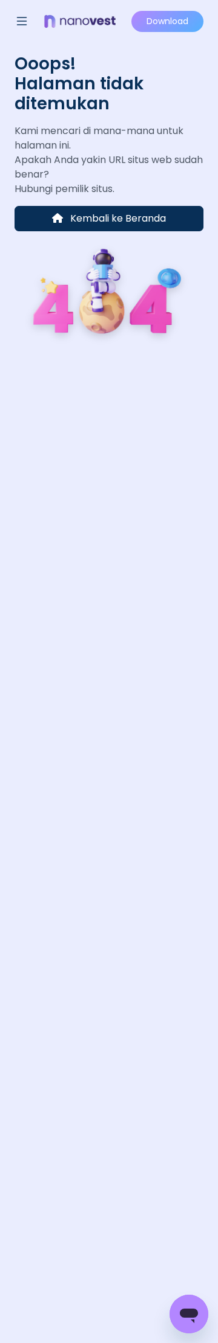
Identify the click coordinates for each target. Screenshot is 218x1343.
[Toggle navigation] (22, 21)
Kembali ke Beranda (117, 218)
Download (167, 21)
